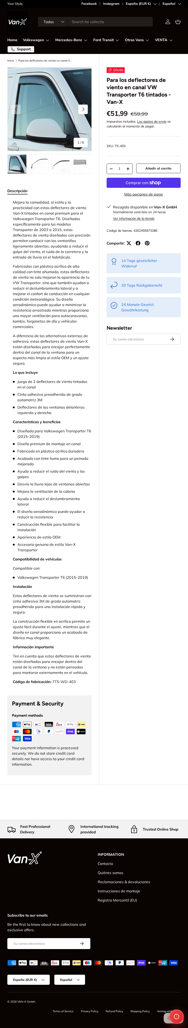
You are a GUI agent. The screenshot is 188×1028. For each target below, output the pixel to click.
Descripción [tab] (17, 190)
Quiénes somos (110, 872)
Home (12, 40)
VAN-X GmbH (26, 1001)
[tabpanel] (49, 441)
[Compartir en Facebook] (138, 243)
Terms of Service (63, 1011)
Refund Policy (114, 1011)
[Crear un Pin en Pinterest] (147, 243)
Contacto (105, 863)
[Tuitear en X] (128, 243)
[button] (178, 22)
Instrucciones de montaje (119, 891)
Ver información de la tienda (133, 218)
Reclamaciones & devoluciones (124, 882)
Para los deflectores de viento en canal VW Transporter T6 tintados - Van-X (45, 60)
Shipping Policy (140, 1011)
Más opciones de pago (143, 194)
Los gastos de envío (151, 121)
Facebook (89, 4)
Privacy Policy (89, 1011)
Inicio (10, 60)
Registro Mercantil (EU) (117, 900)
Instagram (111, 4)
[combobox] (95, 22)
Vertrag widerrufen (169, 1011)
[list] (49, 109)
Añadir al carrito (158, 168)
